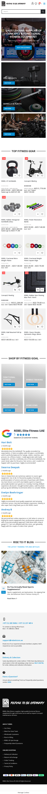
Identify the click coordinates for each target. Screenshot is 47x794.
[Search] (43, 11)
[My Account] (32, 3)
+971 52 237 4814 (25, 623)
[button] (3, 39)
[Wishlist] (36, 4)
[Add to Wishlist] (19, 175)
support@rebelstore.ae (13, 640)
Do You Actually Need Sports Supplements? (20, 588)
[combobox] (21, 11)
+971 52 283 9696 (10, 623)
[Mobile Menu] (44, 4)
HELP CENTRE (39, 663)
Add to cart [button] (38, 175)
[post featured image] (23, 567)
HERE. (10, 682)
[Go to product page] (35, 206)
